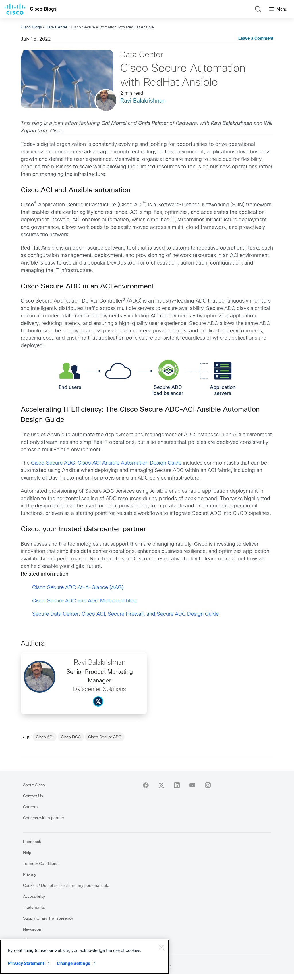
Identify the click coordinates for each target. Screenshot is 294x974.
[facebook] (146, 785)
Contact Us (33, 796)
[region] (84, 956)
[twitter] (161, 785)
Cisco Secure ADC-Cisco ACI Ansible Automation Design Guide (106, 463)
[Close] (161, 947)
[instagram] (208, 785)
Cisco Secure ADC (104, 737)
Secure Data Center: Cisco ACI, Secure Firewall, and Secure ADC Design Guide (125, 614)
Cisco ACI (44, 737)
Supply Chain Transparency (48, 918)
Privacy (29, 874)
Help (27, 852)
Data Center (56, 27)
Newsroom (32, 929)
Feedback (32, 841)
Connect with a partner (43, 817)
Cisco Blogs (43, 9)
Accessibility (34, 896)
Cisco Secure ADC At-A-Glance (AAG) (77, 587)
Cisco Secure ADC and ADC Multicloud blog (84, 601)
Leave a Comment (255, 39)
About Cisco (34, 785)
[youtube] (192, 785)
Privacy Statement (26, 963)
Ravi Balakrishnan (143, 101)
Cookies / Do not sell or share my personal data (66, 885)
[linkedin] (177, 785)
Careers (30, 806)
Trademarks (34, 907)
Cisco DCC (71, 737)
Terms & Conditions (40, 863)
